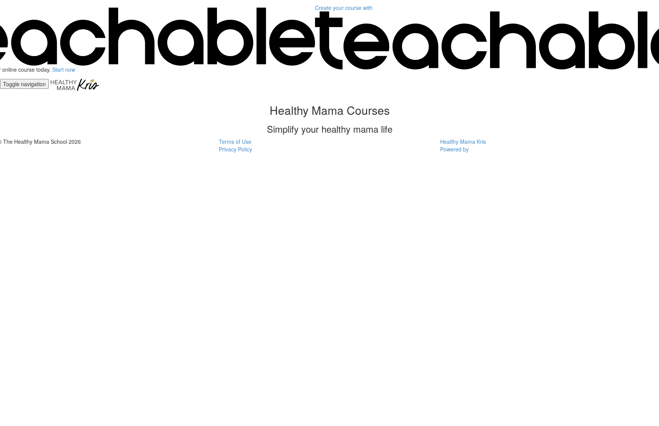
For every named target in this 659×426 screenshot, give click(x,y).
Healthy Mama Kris (463, 141)
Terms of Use (235, 141)
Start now (63, 69)
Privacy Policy (235, 149)
